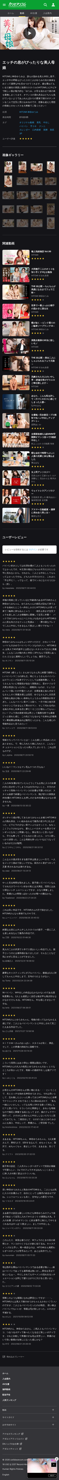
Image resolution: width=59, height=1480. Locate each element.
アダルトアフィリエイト (13, 1439)
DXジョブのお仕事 (10, 1444)
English (5, 1474)
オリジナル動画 (26, 122)
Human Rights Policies (12, 1469)
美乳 (39, 122)
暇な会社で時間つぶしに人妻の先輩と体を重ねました (43, 456)
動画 (22, 13)
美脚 (45, 129)
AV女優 (33, 13)
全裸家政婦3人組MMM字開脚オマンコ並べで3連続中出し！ (43, 437)
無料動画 (6, 1389)
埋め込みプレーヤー (15, 1356)
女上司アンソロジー (40, 472)
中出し (46, 122)
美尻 (52, 129)
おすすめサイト (9, 1424)
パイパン (23, 126)
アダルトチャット (10, 1449)
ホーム (11, 13)
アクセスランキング (11, 1434)
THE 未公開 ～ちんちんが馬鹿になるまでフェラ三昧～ (43, 289)
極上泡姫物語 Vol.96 (41, 251)
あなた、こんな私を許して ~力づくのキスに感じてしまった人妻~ (44, 398)
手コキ (33, 126)
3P (20, 133)
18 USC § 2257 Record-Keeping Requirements (24, 1464)
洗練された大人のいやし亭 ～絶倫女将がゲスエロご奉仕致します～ (43, 379)
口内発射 (36, 129)
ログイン (33, 549)
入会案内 (47, 13)
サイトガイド (8, 1417)
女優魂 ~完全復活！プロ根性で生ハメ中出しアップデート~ (44, 417)
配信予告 (6, 1394)
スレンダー (24, 129)
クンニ (42, 126)
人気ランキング (9, 1400)
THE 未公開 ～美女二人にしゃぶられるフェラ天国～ (43, 360)
